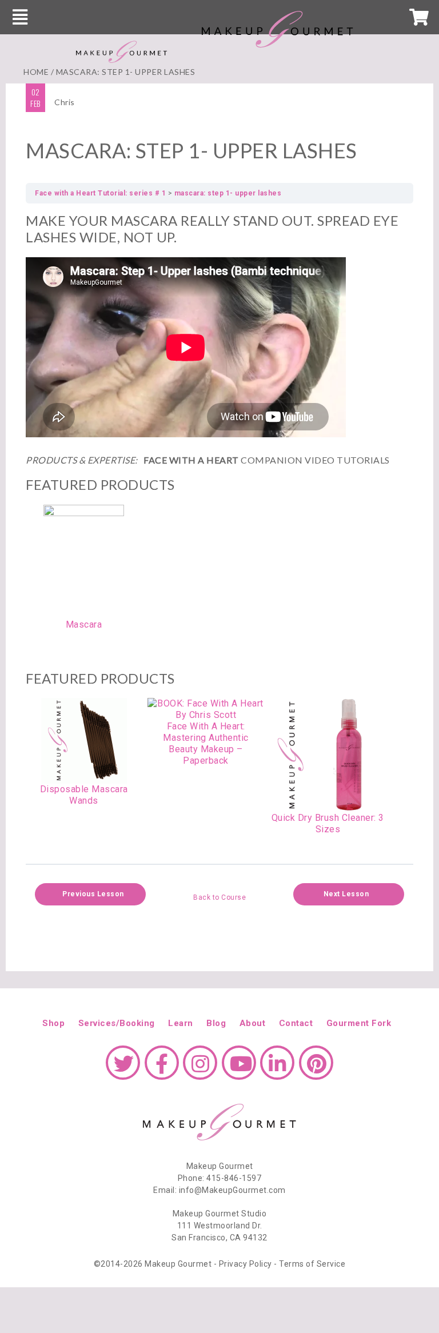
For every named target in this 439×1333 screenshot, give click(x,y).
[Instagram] (200, 1068)
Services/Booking (116, 1023)
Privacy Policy (245, 1263)
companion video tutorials (208, 459)
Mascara (84, 624)
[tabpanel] (219, 530)
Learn (180, 1023)
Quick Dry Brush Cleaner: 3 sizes (328, 823)
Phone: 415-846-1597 (220, 1178)
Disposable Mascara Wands (84, 795)
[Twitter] (123, 1068)
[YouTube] (239, 1068)
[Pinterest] (316, 1068)
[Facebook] (161, 1068)
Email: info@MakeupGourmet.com (219, 1190)
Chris (64, 102)
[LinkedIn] (277, 1068)
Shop (53, 1023)
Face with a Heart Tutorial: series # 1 (100, 193)
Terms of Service (312, 1263)
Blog (216, 1023)
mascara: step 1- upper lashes (228, 193)
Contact (296, 1023)
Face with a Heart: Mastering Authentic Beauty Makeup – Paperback (206, 743)
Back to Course (219, 897)
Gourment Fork (359, 1023)
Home (36, 72)
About (253, 1023)
